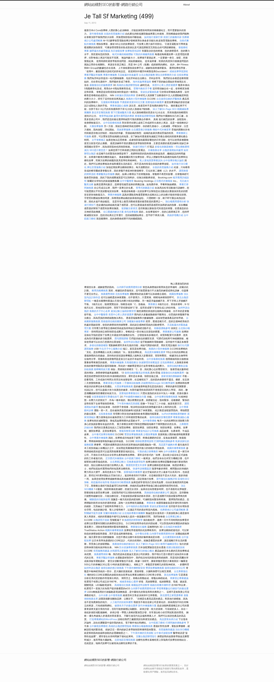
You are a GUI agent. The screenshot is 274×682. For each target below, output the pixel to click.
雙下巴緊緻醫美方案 (121, 112)
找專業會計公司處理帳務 (172, 509)
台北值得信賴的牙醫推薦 (169, 98)
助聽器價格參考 (162, 328)
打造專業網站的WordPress (103, 619)
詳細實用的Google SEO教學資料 (158, 383)
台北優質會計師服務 (141, 129)
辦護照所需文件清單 (136, 465)
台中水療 (103, 595)
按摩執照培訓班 (133, 50)
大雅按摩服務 (96, 126)
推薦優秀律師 (108, 293)
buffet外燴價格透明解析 (174, 413)
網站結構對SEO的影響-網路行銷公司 (113, 4)
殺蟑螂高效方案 (102, 369)
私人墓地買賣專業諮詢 (151, 160)
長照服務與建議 (101, 550)
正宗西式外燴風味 (163, 180)
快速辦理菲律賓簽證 (149, 362)
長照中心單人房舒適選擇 (164, 85)
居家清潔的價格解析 (171, 376)
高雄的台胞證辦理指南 (128, 85)
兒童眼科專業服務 (110, 102)
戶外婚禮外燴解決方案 (134, 396)
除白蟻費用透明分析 (176, 201)
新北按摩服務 (171, 574)
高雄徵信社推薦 (122, 585)
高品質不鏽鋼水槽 (168, 444)
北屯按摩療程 (167, 362)
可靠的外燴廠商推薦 (144, 54)
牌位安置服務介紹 (96, 167)
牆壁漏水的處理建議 (99, 50)
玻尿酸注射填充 (129, 208)
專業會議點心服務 (119, 105)
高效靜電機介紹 (175, 215)
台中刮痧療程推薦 (112, 122)
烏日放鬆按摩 (118, 50)
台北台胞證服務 (147, 74)
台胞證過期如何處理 (172, 150)
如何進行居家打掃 (153, 37)
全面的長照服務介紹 (114, 33)
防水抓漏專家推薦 (128, 547)
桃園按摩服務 (176, 293)
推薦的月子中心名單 (99, 311)
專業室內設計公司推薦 (147, 430)
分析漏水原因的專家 (125, 95)
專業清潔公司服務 (112, 383)
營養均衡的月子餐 (143, 88)
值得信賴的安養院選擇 (161, 417)
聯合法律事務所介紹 (166, 74)
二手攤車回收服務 (131, 383)
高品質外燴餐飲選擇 (155, 352)
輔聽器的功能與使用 (99, 499)
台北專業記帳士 (118, 461)
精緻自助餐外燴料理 (160, 585)
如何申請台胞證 (132, 341)
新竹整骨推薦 (96, 33)
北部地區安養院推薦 (125, 639)
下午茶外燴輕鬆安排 (134, 567)
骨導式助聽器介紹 (145, 187)
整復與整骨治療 (127, 430)
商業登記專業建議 (179, 578)
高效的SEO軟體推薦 (120, 482)
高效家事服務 (124, 129)
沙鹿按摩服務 (150, 434)
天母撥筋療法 (131, 362)
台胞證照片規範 (101, 519)
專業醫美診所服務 (105, 174)
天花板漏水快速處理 (128, 74)
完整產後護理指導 (136, 461)
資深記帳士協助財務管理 (123, 311)
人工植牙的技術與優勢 (121, 602)
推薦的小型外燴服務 (136, 98)
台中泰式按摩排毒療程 (103, 434)
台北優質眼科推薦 (172, 537)
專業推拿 (151, 502)
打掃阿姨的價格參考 (164, 441)
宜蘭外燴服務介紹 (112, 513)
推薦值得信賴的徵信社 (123, 543)
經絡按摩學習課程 (179, 71)
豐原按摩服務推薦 (133, 434)
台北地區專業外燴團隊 (134, 513)
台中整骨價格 (150, 420)
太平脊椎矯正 (99, 139)
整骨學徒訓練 (106, 115)
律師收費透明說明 (144, 441)
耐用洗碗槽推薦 (100, 290)
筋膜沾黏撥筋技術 (175, 547)
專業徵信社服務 (139, 526)
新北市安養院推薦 (101, 112)
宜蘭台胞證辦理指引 (146, 636)
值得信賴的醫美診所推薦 (137, 372)
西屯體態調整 (122, 338)
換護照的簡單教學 (133, 519)
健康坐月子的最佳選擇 (126, 605)
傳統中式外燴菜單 (162, 129)
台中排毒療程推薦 (156, 359)
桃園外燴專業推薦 (176, 448)
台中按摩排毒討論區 (174, 160)
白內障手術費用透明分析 (129, 287)
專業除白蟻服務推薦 (142, 626)
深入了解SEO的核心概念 (141, 550)
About (186, 4)
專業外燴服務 (110, 74)
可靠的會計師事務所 (147, 451)
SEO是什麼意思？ (98, 150)
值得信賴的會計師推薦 (112, 567)
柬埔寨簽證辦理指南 (145, 115)
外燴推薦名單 (155, 150)
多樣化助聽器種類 (164, 146)
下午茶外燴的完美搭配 (128, 403)
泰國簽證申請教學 (140, 585)
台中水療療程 (170, 451)
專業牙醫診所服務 (93, 74)
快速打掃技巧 (140, 146)
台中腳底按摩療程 (98, 626)
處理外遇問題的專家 (124, 115)
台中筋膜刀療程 (132, 458)
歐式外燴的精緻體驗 (122, 54)
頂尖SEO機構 (182, 629)
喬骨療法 (152, 304)
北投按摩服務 (122, 293)
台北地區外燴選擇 (172, 526)
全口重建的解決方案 (113, 211)
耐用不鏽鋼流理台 (169, 543)
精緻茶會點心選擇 (129, 581)
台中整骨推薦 (115, 595)
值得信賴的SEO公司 (175, 567)
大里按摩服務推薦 (124, 386)
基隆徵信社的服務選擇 (100, 85)
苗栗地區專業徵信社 (129, 393)
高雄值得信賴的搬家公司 (113, 321)
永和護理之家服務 (119, 550)
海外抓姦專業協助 (142, 81)
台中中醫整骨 (127, 180)
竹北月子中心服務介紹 (110, 348)
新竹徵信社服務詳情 (166, 478)
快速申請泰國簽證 (142, 468)
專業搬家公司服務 (172, 331)
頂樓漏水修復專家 (136, 321)
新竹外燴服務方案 (147, 605)
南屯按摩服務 (131, 211)
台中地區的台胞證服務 (137, 506)
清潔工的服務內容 (172, 37)
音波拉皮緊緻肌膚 (149, 91)
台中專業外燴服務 (98, 437)
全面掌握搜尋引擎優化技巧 (105, 396)
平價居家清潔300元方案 (132, 102)
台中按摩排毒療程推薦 (166, 396)
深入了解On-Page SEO (165, 109)
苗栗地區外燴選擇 (154, 102)
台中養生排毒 (142, 533)
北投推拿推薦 (105, 413)
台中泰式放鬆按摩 (163, 632)
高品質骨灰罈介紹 (169, 619)
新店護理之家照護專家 (171, 595)
